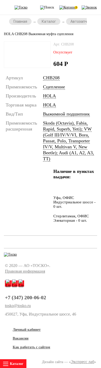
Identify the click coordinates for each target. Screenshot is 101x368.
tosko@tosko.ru (18, 306)
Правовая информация (25, 271)
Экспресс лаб (82, 361)
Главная (20, 21)
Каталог (49, 21)
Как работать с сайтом (31, 347)
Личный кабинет (27, 330)
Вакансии (20, 338)
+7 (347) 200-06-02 (25, 297)
